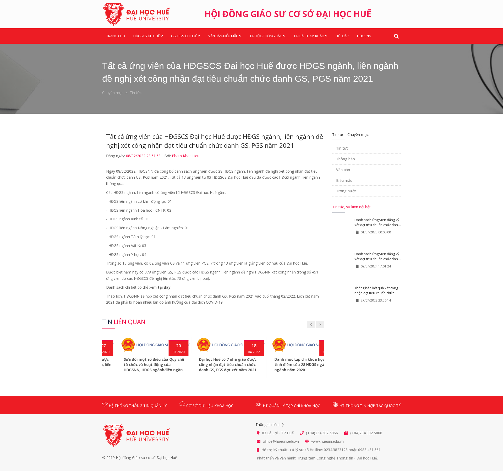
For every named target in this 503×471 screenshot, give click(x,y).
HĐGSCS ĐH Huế (146, 36)
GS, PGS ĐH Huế (184, 36)
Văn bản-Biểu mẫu (223, 36)
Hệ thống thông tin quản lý (137, 405)
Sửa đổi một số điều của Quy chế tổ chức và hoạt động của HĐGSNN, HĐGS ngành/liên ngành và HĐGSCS (136, 365)
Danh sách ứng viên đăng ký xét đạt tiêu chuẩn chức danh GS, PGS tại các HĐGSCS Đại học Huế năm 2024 (377, 256)
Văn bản (343, 169)
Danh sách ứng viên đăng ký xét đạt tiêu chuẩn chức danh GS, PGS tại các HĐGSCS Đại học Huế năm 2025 (377, 222)
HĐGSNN (364, 36)
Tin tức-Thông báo (266, 36)
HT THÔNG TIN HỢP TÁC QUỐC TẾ (369, 405)
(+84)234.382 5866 (322, 432)
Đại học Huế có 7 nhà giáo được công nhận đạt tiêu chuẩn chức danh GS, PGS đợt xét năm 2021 (210, 364)
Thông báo (345, 158)
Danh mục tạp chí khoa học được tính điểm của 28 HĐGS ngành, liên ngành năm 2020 (288, 364)
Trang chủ (115, 36)
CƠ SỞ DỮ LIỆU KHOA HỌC (209, 405)
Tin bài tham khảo (309, 36)
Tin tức (135, 92)
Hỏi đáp (342, 36)
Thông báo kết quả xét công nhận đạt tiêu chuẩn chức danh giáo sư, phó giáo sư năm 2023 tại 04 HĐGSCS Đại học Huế (376, 290)
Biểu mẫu (344, 180)
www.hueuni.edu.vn (327, 441)
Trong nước (346, 190)
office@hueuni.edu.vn (281, 441)
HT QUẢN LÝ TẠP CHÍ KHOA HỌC (291, 405)
